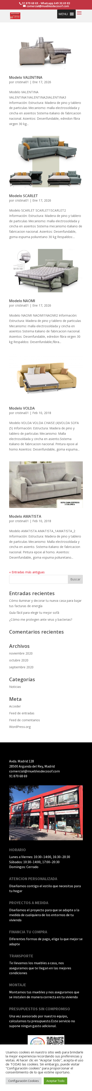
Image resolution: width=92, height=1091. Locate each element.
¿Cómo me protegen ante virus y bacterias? (40, 619)
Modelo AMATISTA (25, 516)
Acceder (15, 706)
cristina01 (22, 82)
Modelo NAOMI (22, 300)
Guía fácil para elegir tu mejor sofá (34, 612)
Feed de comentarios (24, 720)
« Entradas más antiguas (27, 572)
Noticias (15, 687)
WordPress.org (20, 727)
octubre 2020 (18, 660)
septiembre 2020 (21, 667)
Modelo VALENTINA (25, 77)
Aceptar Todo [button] (55, 1081)
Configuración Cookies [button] (23, 1081)
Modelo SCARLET (23, 195)
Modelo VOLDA (22, 408)
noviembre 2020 (21, 653)
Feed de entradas (21, 713)
